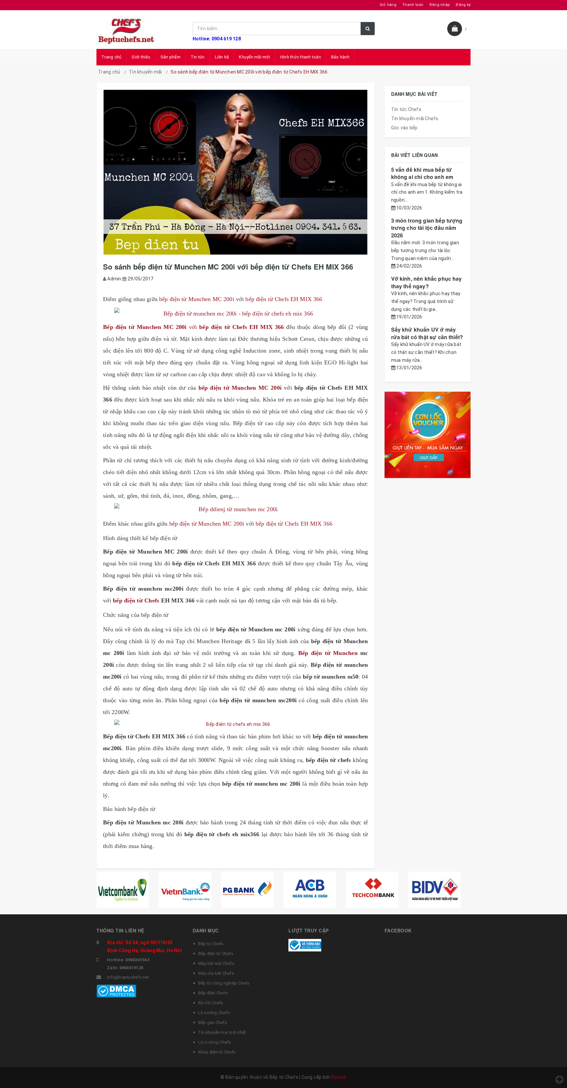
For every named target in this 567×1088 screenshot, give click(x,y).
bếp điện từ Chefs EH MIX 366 (283, 299)
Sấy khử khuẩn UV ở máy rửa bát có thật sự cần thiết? (427, 333)
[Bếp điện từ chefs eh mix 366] (235, 724)
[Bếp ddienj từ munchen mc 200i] (235, 509)
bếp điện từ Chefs (137, 600)
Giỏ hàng (388, 5)
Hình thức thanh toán (300, 56)
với (194, 327)
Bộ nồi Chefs (210, 1002)
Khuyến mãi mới (254, 56)
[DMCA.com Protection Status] (116, 990)
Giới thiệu (141, 56)
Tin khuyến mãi (145, 72)
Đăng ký (463, 5)
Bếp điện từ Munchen (329, 653)
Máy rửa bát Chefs (216, 973)
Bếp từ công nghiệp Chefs (224, 983)
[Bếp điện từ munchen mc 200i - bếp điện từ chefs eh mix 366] (235, 313)
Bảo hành (340, 56)
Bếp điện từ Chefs (215, 953)
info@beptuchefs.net (128, 977)
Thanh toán (413, 5)
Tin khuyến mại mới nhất (222, 1032)
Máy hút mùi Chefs (216, 963)
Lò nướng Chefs (214, 1012)
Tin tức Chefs (406, 109)
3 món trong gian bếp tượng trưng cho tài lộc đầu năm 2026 (427, 228)
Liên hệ (222, 56)
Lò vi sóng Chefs (214, 1042)
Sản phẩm (170, 56)
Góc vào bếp (404, 127)
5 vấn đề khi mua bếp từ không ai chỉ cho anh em (422, 173)
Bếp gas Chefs (212, 1022)
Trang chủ (111, 56)
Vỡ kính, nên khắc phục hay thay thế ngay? (426, 282)
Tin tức (198, 56)
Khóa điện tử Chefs (217, 1052)
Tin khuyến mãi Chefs (414, 118)
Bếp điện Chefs (213, 992)
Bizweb (339, 1077)
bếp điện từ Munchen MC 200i (196, 299)
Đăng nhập (440, 5)
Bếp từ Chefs (211, 943)
